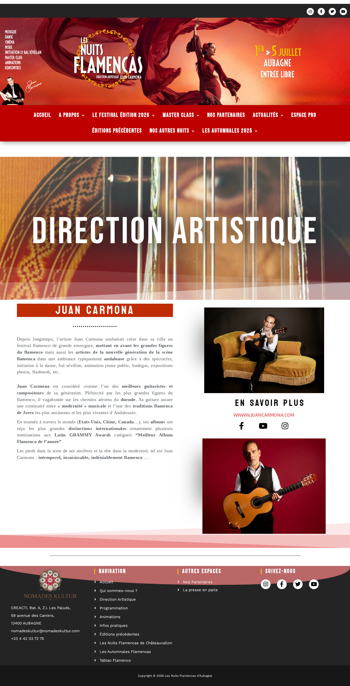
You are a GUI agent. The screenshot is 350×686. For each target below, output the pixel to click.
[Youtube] (343, 11)
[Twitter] (332, 11)
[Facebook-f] (321, 11)
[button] (264, 415)
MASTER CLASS (178, 115)
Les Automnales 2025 (227, 130)
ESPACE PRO (303, 115)
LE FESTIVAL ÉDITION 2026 (121, 115)
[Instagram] (310, 11)
